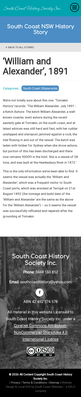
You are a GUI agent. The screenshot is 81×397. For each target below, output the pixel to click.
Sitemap (54, 382)
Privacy (15, 382)
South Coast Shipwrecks (40, 88)
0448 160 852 (46, 272)
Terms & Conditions (34, 382)
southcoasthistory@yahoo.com (46, 282)
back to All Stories (20, 47)
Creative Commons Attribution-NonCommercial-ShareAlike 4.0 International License (40, 332)
